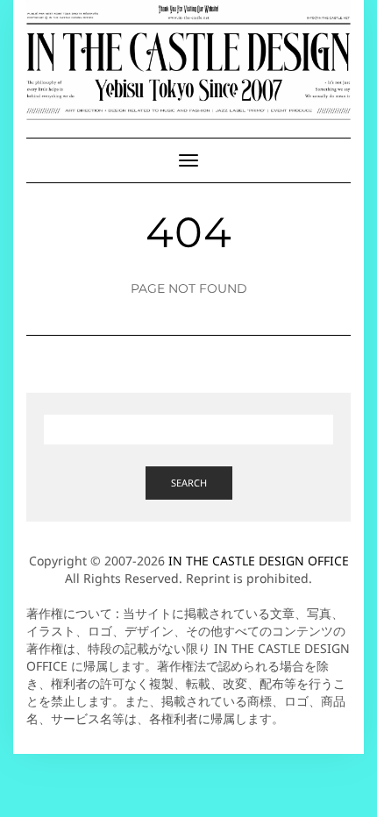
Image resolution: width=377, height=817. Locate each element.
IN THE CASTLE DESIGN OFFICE (258, 560)
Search (189, 482)
